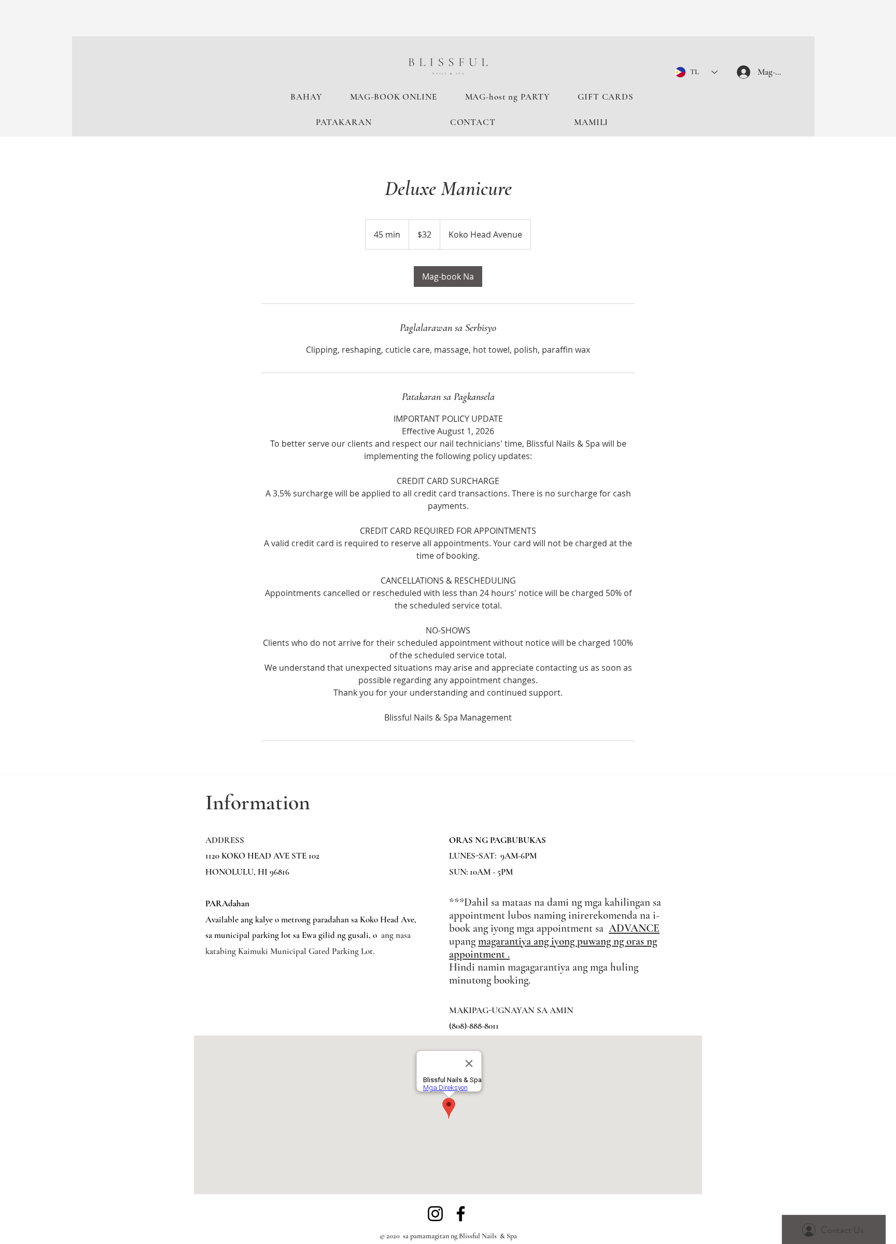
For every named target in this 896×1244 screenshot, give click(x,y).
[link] (448, 276)
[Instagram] (435, 1214)
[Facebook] (461, 1214)
